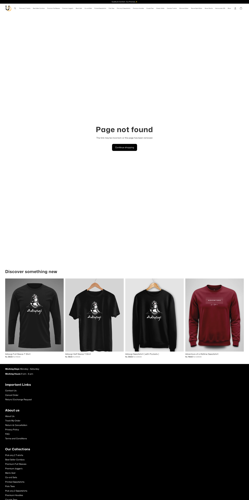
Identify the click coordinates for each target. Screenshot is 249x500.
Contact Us (10, 390)
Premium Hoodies (14, 495)
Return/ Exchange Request (18, 399)
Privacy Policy (12, 429)
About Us (9, 416)
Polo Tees (10, 486)
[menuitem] (229, 8)
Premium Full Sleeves (15, 464)
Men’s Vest (10, 473)
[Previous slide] (129, 315)
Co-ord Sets (11, 477)
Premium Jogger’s (13, 468)
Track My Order (12, 420)
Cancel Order (11, 395)
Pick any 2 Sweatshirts (16, 490)
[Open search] (15, 8)
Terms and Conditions (16, 438)
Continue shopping (124, 147)
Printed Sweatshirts (14, 481)
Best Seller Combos (15, 459)
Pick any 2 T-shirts (14, 455)
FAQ (7, 434)
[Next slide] (180, 315)
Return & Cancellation (16, 425)
